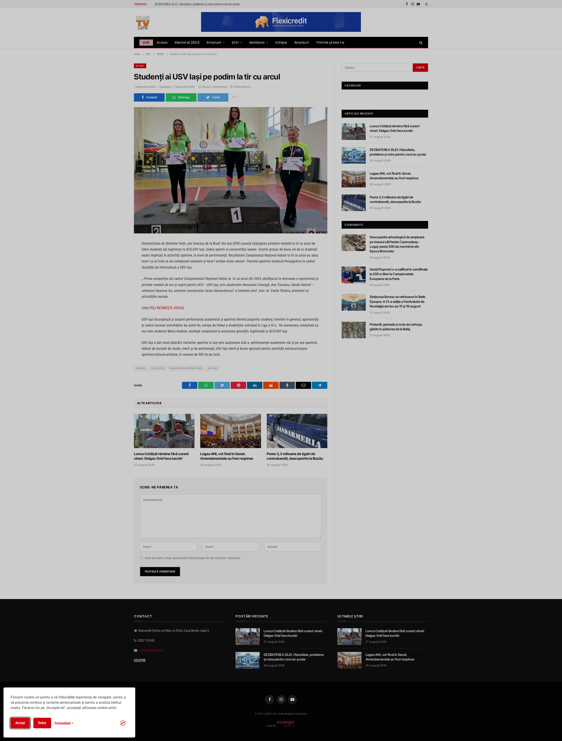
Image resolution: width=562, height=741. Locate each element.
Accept (20, 723)
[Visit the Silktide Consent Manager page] (123, 723)
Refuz (42, 723)
